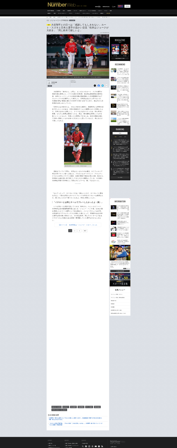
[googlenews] (99, 446)
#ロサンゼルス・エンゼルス (59, 409)
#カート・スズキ (56, 407)
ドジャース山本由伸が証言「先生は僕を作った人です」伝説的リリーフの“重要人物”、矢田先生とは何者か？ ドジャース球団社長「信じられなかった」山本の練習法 (121, 171)
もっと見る (120, 177)
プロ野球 (58, 10)
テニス (105, 10)
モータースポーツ (61, 13)
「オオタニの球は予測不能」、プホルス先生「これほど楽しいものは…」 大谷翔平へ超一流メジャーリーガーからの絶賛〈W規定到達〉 (75, 424)
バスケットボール (86, 13)
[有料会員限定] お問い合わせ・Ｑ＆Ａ (118, 313)
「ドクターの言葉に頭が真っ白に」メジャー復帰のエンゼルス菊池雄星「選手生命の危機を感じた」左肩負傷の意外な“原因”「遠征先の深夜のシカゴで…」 (121, 142)
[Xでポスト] (95, 86)
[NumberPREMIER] (121, 6)
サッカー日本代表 (92, 10)
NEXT (85, 231)
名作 (49, 24)
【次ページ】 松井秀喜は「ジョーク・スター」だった (77, 225)
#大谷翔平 (73, 407)
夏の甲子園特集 (51, 10)
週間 (125, 136)
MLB (64, 10)
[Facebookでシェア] (99, 86)
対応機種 (112, 307)
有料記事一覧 (113, 300)
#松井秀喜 (81, 407)
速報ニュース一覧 (52, 445)
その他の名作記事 (120, 271)
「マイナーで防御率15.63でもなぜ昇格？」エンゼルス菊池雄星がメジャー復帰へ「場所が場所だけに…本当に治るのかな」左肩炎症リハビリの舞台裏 (121, 149)
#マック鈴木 (89, 407)
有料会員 (127, 6)
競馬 (111, 10)
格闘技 (49, 13)
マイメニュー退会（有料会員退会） (118, 297)
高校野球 (69, 10)
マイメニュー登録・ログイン (117, 294)
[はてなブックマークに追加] (102, 86)
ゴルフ (99, 10)
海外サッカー (82, 10)
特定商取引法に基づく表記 (116, 310)
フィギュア (77, 13)
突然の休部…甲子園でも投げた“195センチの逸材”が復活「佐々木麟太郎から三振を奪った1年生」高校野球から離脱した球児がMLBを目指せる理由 (121, 156)
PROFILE (50, 85)
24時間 (120, 136)
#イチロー (65, 407)
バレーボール (95, 13)
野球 (50, 17)
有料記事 (108, 13)
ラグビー (70, 13)
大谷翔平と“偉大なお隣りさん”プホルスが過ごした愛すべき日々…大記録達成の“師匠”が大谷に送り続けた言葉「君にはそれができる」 (75, 418)
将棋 (55, 13)
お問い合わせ (113, 446)
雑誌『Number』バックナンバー (72, 445)
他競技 (101, 13)
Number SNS (85, 443)
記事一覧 (50, 443)
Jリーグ (75, 10)
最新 (116, 136)
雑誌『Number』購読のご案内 (72, 443)
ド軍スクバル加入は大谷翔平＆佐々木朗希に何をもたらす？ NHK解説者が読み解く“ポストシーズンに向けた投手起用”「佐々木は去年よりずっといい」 (121, 163)
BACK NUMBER (72, 20)
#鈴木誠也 (97, 407)
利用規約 (112, 303)
